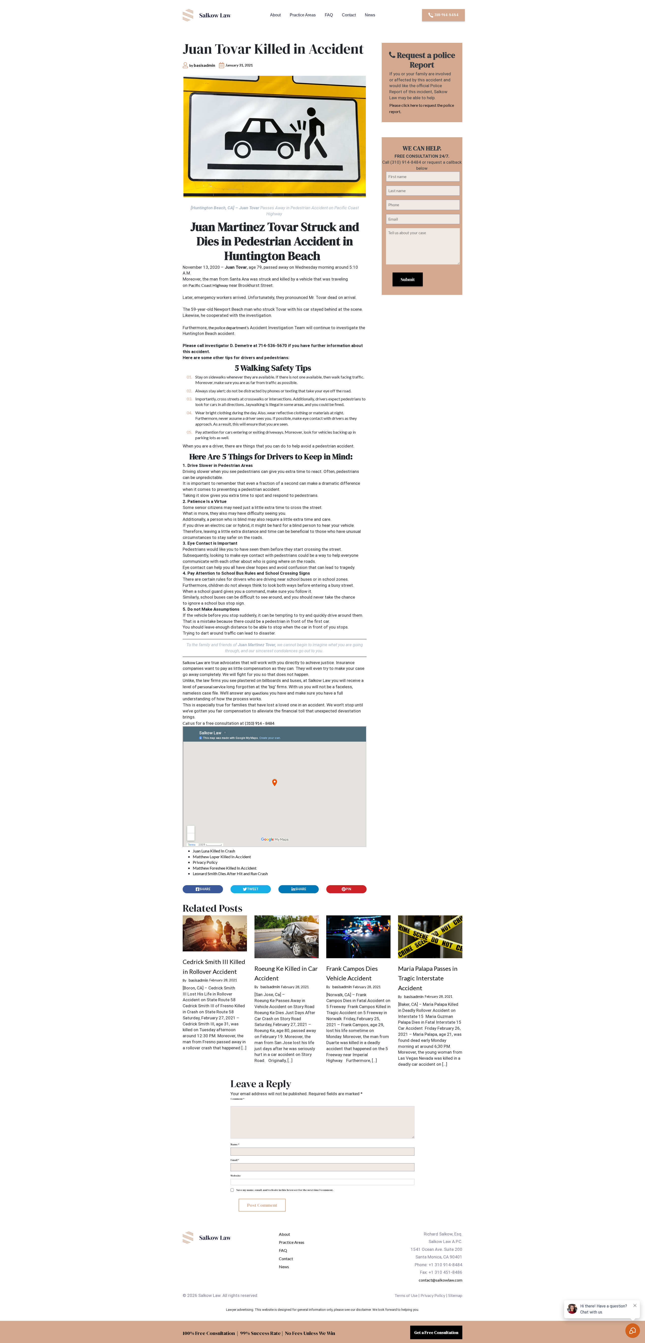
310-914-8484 (446, 14)
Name (235, 1144)
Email (235, 1160)
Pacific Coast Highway (208, 285)
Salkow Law (193, 662)
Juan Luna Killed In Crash (214, 850)
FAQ (329, 15)
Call (186, 723)
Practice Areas (303, 15)
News (370, 15)
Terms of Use (406, 1295)
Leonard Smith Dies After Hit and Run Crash (230, 873)
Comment (237, 1098)
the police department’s (228, 327)
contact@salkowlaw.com (440, 1280)
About (275, 15)
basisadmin (204, 65)
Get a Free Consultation (436, 1332)
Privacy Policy (205, 862)
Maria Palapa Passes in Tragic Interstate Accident (428, 978)
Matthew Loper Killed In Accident (222, 856)
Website (236, 1175)
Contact (349, 15)
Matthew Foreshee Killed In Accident (224, 868)
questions (260, 693)
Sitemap (455, 1295)
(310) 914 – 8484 (259, 723)
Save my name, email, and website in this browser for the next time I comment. (284, 1190)
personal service (211, 686)
